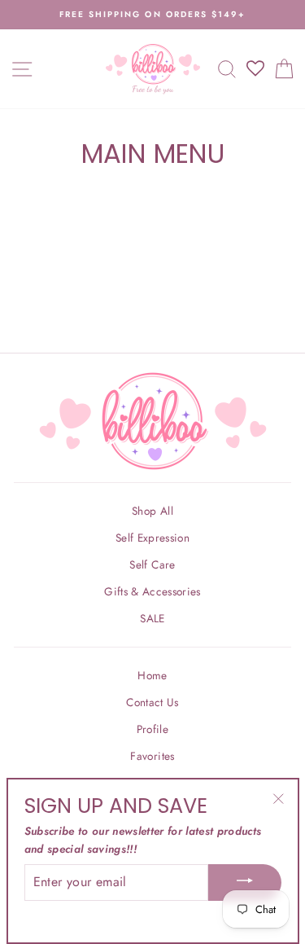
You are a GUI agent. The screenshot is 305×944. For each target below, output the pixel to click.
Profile (152, 729)
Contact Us (152, 702)
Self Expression (152, 537)
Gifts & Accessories (152, 591)
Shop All (152, 511)
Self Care (152, 564)
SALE (152, 618)
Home (152, 675)
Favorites (152, 756)
